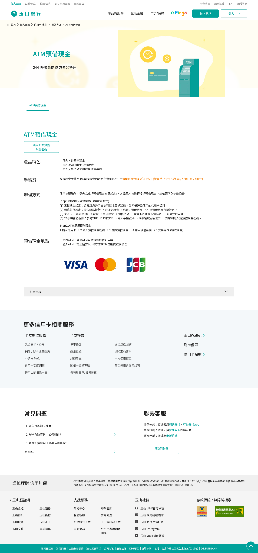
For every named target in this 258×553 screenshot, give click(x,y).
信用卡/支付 (40, 24)
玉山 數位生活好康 (152, 522)
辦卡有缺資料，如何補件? (45, 434)
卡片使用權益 (123, 358)
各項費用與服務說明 (127, 365)
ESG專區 (134, 548)
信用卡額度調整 (35, 365)
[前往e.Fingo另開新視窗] (179, 13)
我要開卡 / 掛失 (34, 344)
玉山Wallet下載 (111, 522)
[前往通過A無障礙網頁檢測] (221, 511)
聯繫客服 (106, 508)
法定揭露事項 (93, 548)
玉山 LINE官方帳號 (152, 508)
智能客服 (205, 3)
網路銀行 (174, 424)
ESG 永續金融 (62, 3)
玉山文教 (18, 529)
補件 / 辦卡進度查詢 (37, 351)
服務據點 (219, 3)
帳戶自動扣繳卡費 (36, 372)
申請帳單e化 (33, 358)
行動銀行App (191, 424)
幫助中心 (79, 508)
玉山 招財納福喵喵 (152, 515)
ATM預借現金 (72, 24)
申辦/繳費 (157, 13)
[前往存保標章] (202, 515)
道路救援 (75, 351)
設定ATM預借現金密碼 (41, 147)
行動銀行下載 (82, 522)
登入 (231, 13)
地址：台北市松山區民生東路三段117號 (176, 548)
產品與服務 (116, 13)
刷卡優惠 (191, 344)
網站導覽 (242, 3)
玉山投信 (45, 515)
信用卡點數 (192, 354)
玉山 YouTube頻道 (152, 535)
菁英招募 (45, 529)
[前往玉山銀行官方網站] (25, 14)
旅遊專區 (75, 358)
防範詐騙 (146, 548)
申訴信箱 (171, 436)
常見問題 (106, 515)
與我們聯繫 (161, 448)
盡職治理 (121, 548)
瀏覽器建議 (47, 548)
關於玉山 (79, 3)
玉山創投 (18, 515)
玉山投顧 (18, 522)
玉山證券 (45, 508)
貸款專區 (56, 24)
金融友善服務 (76, 548)
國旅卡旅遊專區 (80, 365)
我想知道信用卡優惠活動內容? (48, 443)
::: (8, 3)
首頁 (13, 24)
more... (29, 451)
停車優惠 (75, 344)
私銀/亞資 (45, 3)
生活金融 (137, 13)
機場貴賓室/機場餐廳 (83, 372)
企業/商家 (30, 3)
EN (230, 3)
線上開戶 (205, 13)
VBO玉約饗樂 (123, 351)
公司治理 (109, 548)
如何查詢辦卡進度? (40, 426)
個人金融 (16, 3)
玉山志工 (45, 522)
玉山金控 (18, 508)
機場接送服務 (123, 344)
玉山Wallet (192, 335)
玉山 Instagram (150, 529)
